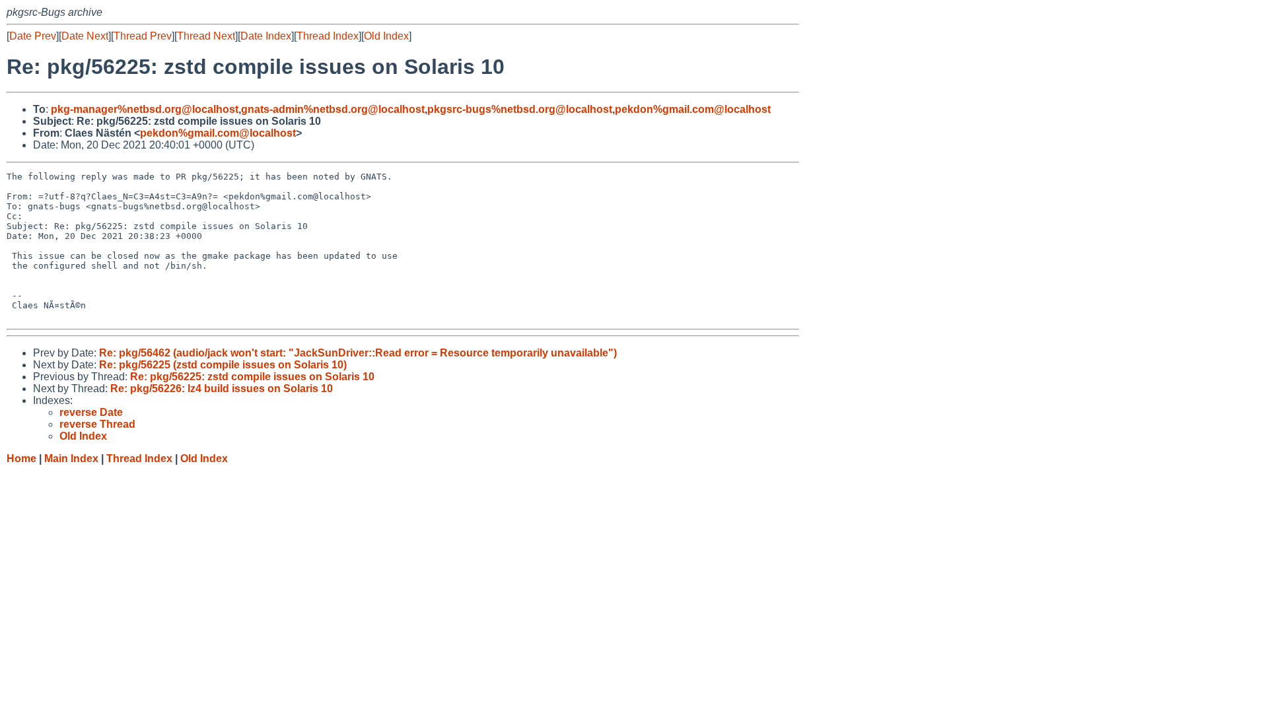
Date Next (84, 36)
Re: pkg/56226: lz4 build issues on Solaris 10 (221, 388)
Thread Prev (143, 36)
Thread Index (328, 36)
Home (21, 458)
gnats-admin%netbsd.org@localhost (333, 109)
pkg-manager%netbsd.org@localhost (144, 109)
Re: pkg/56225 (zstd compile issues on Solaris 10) (223, 364)
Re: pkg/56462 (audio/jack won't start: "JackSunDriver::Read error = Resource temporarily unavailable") (358, 352)
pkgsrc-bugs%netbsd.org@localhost (519, 109)
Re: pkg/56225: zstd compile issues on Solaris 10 (252, 376)
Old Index (386, 36)
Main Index (71, 458)
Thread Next (206, 36)
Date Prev (32, 36)
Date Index (265, 36)
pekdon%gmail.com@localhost (693, 109)
